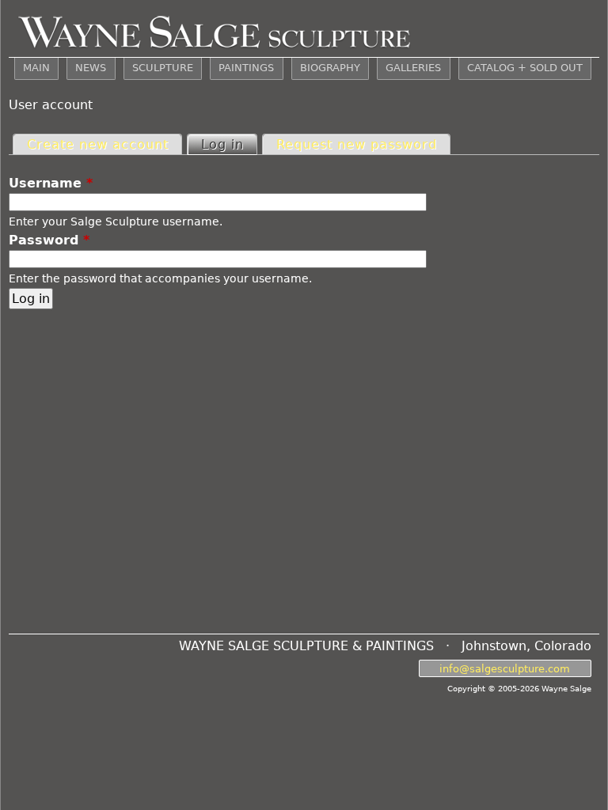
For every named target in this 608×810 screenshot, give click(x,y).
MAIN (36, 68)
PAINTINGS (246, 68)
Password (49, 240)
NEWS (90, 68)
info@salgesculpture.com (504, 668)
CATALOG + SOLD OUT (525, 68)
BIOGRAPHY (330, 68)
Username (51, 183)
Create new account (98, 144)
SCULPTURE (162, 68)
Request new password (356, 144)
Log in (228, 144)
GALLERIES (413, 68)
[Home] (214, 28)
